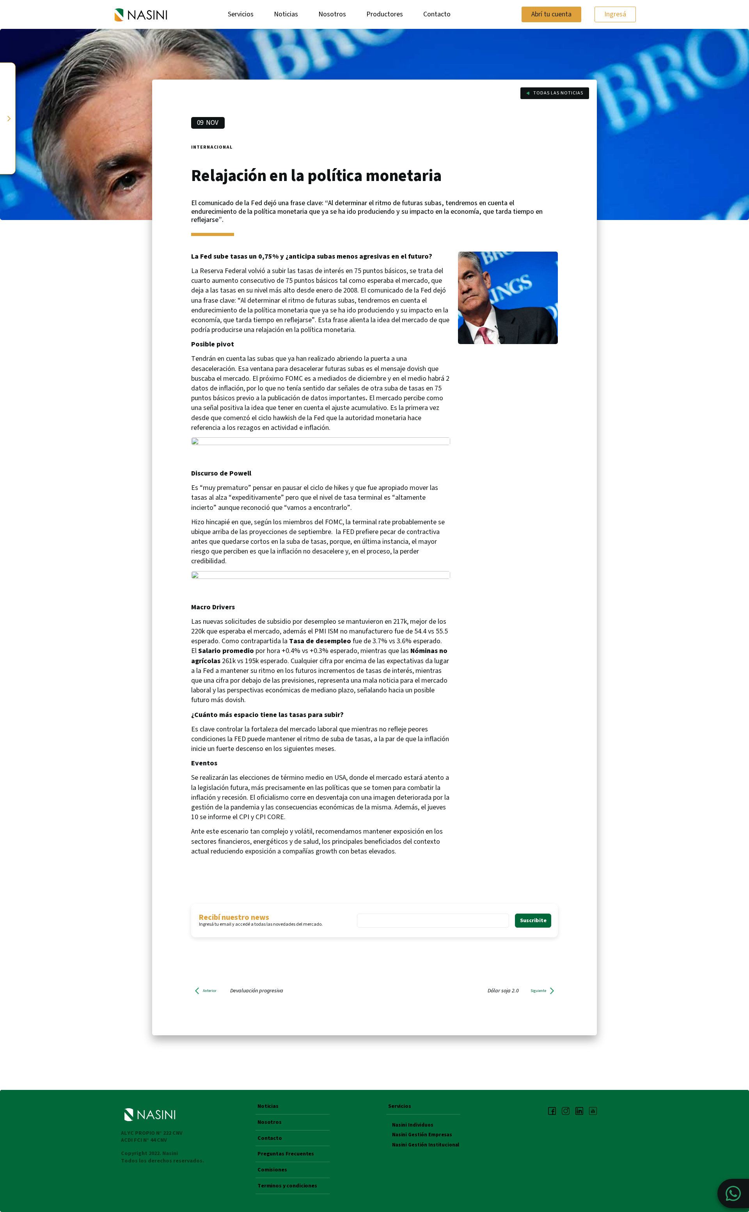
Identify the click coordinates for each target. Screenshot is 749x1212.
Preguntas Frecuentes (285, 1154)
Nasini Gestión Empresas (422, 1134)
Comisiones (272, 1170)
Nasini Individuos (412, 1125)
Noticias (286, 14)
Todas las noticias (558, 93)
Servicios (241, 14)
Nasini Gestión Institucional (425, 1144)
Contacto (437, 14)
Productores (384, 14)
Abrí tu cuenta (551, 14)
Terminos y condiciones (287, 1186)
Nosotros (332, 14)
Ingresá (615, 14)
